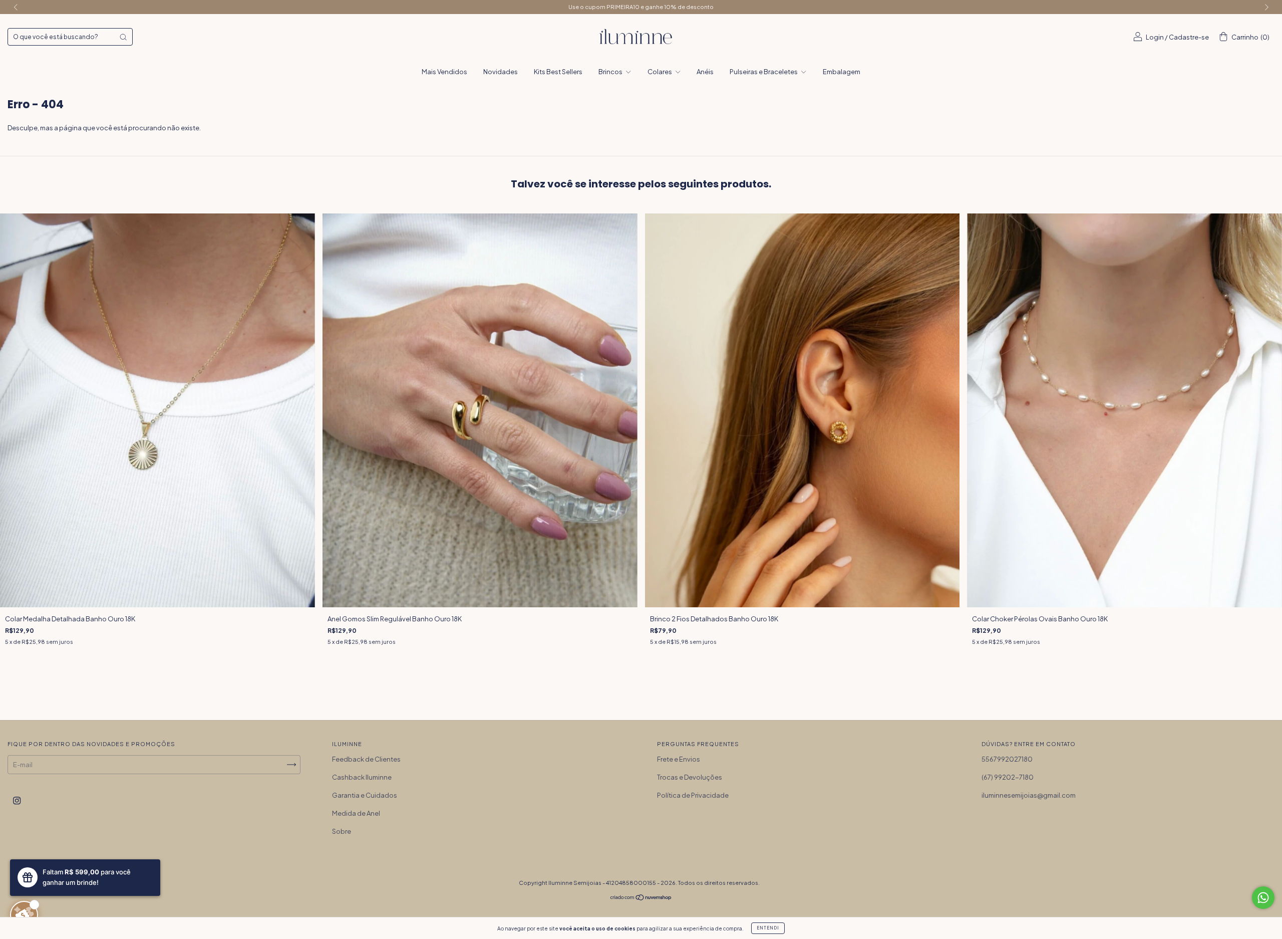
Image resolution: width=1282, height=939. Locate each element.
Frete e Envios (678, 759)
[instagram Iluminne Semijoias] (17, 800)
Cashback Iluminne (362, 777)
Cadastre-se (1189, 37)
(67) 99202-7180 (1008, 777)
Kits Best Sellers (558, 72)
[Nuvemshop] (641, 898)
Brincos (610, 72)
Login (1155, 37)
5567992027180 (1007, 759)
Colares (660, 72)
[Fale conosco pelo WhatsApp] (1263, 897)
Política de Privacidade (693, 795)
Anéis (705, 72)
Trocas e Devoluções (689, 777)
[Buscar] (123, 37)
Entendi (768, 927)
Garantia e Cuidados (364, 795)
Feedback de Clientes (366, 759)
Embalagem (841, 72)
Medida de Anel (356, 813)
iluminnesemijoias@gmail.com (1029, 795)
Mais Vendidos (444, 72)
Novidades (500, 72)
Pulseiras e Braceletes (764, 72)
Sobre (341, 831)
